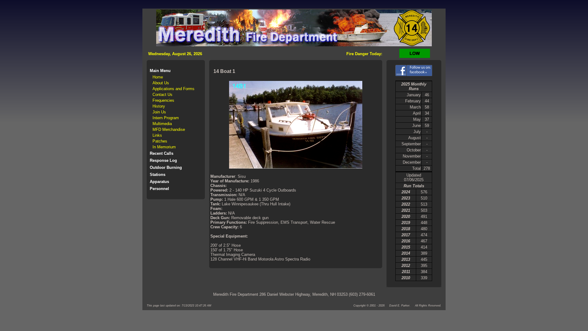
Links (157, 135)
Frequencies (163, 100)
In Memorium (164, 147)
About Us (161, 83)
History (159, 106)
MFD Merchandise (169, 129)
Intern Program (166, 118)
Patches (160, 141)
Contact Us (162, 94)
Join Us (159, 112)
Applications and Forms (173, 88)
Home (158, 77)
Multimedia (162, 123)
